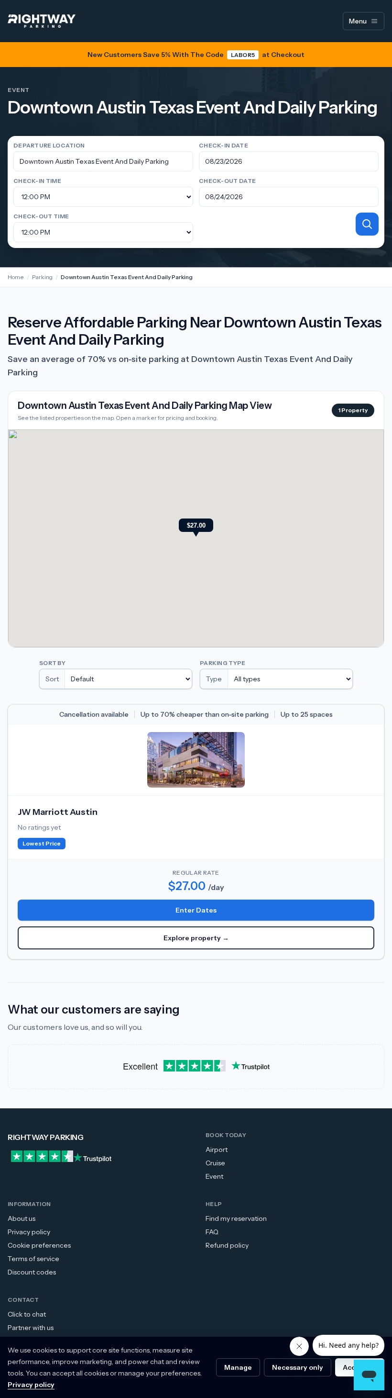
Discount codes (32, 1272)
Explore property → (196, 938)
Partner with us (31, 1327)
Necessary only (297, 1367)
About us (21, 1218)
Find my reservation (236, 1218)
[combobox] (103, 161)
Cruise (215, 1163)
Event (214, 1176)
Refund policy (227, 1245)
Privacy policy (29, 1232)
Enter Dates (196, 910)
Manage (238, 1367)
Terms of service (33, 1258)
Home (16, 277)
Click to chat (27, 1314)
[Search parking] (367, 224)
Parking (42, 277)
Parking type (223, 662)
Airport (217, 1149)
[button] (196, 528)
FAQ (212, 1232)
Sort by (52, 662)
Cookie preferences (39, 1245)
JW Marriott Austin (58, 812)
